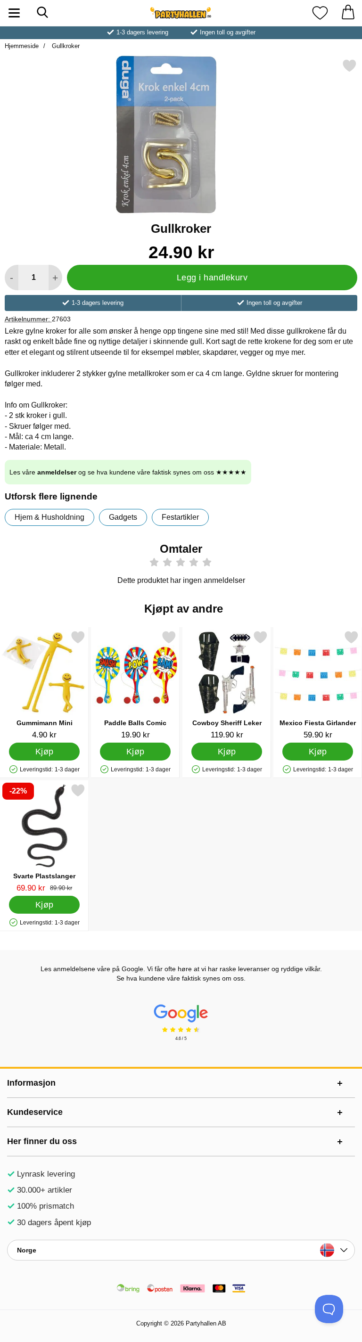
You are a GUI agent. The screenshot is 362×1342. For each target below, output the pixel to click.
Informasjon (31, 1083)
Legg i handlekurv (212, 277)
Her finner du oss (42, 1141)
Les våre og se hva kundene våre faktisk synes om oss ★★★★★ (128, 472)
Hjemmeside (22, 45)
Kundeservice (35, 1112)
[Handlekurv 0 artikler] (348, 13)
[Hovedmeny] (14, 13)
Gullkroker (65, 45)
